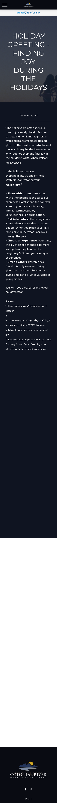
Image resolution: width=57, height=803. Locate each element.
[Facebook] (25, 789)
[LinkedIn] (31, 789)
